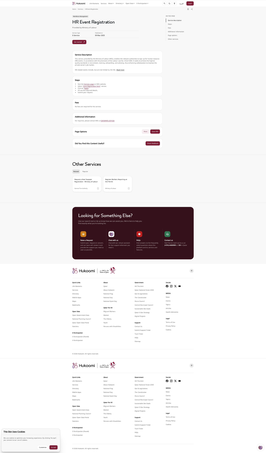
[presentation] (86, 184)
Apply (86, 88)
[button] (169, 3)
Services (80, 9)
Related (76, 171)
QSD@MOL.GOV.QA (107, 121)
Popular (85, 171)
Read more (120, 70)
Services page (89, 84)
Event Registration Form (91, 86)
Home (74, 9)
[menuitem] (94, 3)
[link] (78, 3)
